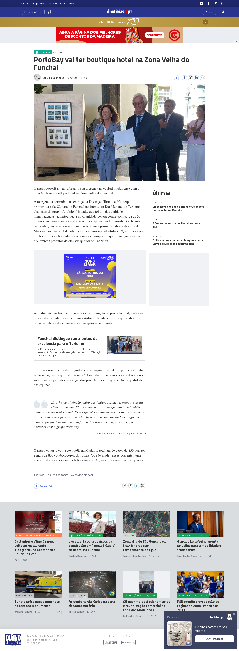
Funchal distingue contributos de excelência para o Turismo (67, 340)
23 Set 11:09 (150, 616)
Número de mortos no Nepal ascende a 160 (177, 225)
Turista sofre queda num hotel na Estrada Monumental (38, 603)
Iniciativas (69, 3)
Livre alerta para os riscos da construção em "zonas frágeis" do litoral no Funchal (92, 545)
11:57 (37, 612)
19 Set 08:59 (155, 556)
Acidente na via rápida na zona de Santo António (92, 603)
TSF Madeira (54, 3)
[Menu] (16, 12)
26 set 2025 (77, 78)
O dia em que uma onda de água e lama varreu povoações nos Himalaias (178, 242)
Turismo (25, 3)
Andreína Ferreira (23, 612)
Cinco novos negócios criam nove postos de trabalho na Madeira (178, 208)
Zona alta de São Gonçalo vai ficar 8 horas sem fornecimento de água (145, 545)
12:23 (93, 556)
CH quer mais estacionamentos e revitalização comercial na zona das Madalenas (146, 606)
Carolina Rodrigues (78, 556)
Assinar (209, 12)
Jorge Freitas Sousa (187, 556)
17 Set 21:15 (93, 612)
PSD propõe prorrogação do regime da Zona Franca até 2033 (198, 606)
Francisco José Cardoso (134, 556)
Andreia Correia (76, 612)
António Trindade (82, 475)
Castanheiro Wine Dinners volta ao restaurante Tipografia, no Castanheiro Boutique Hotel (35, 548)
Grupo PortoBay (58, 475)
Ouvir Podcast (214, 639)
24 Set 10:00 (21, 560)
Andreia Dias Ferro (132, 616)
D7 (16, 3)
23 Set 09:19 (206, 556)
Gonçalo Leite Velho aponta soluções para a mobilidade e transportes (199, 545)
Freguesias (38, 3)
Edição (33, 12)
